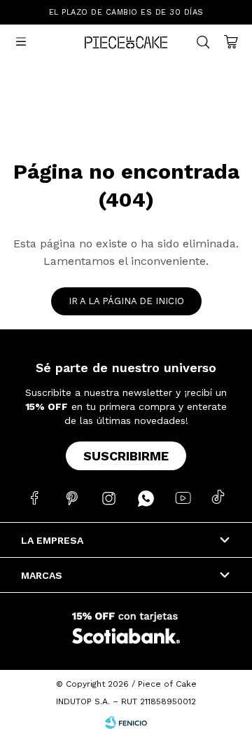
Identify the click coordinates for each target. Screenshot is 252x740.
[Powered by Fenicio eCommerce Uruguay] (126, 722)
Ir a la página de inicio (126, 301)
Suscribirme (126, 455)
